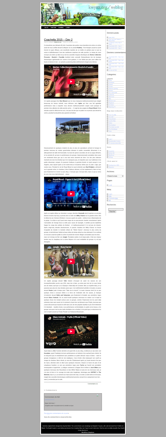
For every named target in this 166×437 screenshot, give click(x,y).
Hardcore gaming (113, 88)
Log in (110, 194)
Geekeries (111, 82)
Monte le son (57, 42)
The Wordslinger (113, 129)
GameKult (111, 151)
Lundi (68, 27)
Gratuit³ (111, 84)
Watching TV (112, 106)
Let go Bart (113, 70)
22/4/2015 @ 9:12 (49, 399)
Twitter (53, 27)
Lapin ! (110, 139)
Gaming (61, 27)
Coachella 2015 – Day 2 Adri (116, 64)
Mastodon (111, 167)
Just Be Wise (112, 121)
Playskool (111, 102)
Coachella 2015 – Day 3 (115, 46)
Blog (46, 27)
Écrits (110, 80)
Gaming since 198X (114, 165)
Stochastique (112, 125)
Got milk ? (111, 116)
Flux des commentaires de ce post (56, 413)
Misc (110, 98)
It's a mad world (113, 92)
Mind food (111, 96)
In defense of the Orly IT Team (115, 43)
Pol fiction (111, 104)
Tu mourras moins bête (115, 143)
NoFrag (111, 157)
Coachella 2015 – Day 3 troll (116, 57)
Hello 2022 (112, 37)
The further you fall (114, 127)
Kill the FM (111, 153)
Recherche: (111, 205)
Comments (113, 198)
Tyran (110, 131)
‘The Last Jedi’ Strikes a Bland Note (115, 40)
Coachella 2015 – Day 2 (58, 39)
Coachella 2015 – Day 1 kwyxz (116, 61)
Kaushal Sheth (67, 426)
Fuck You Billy (112, 114)
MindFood (111, 155)
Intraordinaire (112, 119)
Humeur (111, 90)
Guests (111, 86)
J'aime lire (111, 94)
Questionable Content (114, 141)
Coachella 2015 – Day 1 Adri (116, 67)
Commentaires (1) (93, 383)
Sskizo (110, 123)
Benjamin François (97, 426)
